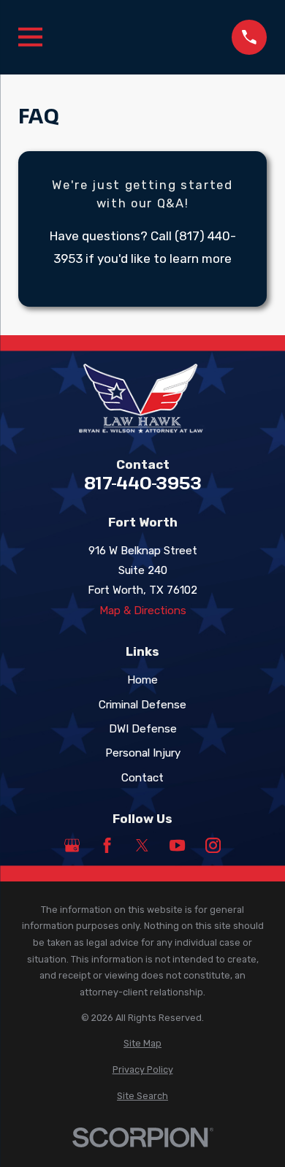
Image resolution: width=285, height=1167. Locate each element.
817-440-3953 (143, 483)
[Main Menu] (30, 37)
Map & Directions (142, 610)
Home (142, 679)
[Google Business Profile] (72, 845)
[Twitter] (142, 845)
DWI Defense (143, 728)
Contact (142, 777)
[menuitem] (142, 1044)
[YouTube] (177, 845)
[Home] (142, 398)
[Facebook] (107, 845)
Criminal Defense (142, 704)
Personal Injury (142, 752)
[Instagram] (213, 845)
